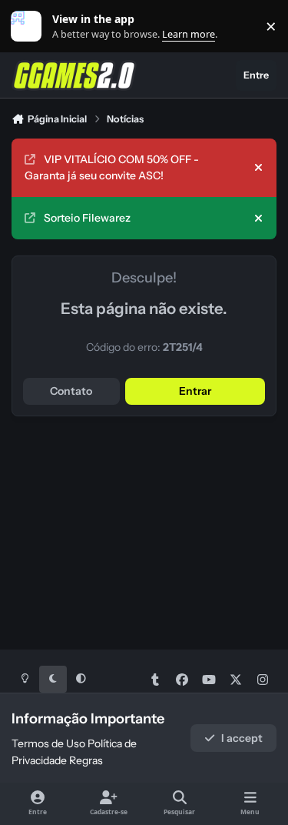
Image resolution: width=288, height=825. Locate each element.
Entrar (195, 391)
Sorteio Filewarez (87, 218)
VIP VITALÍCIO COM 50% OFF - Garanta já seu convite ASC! (112, 167)
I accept (242, 738)
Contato (71, 391)
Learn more (29, 26)
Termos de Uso (48, 743)
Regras (86, 760)
